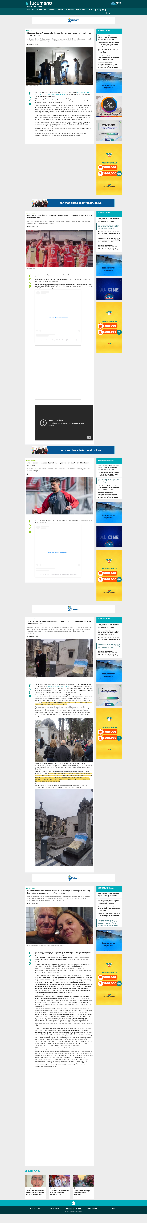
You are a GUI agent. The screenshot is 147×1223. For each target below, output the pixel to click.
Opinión (60, 10)
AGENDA (112, 1208)
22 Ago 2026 (31, 1188)
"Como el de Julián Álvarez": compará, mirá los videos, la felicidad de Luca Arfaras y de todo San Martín (108, 44)
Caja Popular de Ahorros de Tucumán (58, 686)
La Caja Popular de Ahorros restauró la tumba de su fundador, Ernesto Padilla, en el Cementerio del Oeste (109, 57)
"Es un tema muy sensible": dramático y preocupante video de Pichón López (35, 1192)
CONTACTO (53, 1208)
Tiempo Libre (41, 10)
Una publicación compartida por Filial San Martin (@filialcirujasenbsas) (58, 340)
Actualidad (31, 10)
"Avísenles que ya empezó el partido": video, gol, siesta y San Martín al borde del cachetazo (109, 51)
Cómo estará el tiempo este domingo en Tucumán (82, 1192)
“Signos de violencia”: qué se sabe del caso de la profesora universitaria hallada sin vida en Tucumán (108, 37)
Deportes (52, 10)
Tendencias (70, 10)
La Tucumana (80, 10)
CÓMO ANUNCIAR (92, 1208)
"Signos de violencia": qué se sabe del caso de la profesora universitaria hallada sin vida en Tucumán (108, 220)
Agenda (90, 10)
